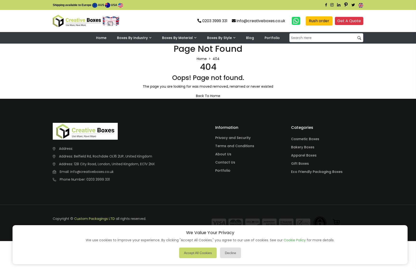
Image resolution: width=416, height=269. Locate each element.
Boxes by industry (132, 37)
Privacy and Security (233, 137)
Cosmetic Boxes (305, 139)
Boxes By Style (219, 37)
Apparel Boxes (304, 155)
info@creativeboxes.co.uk (92, 171)
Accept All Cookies (198, 253)
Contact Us (225, 162)
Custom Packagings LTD (94, 218)
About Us (223, 154)
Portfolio (272, 37)
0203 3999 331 (98, 179)
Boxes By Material (177, 37)
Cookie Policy (295, 240)
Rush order (319, 21)
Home (101, 37)
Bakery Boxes (302, 147)
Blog (250, 37)
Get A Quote (349, 21)
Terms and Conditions (234, 146)
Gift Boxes (300, 163)
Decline (230, 253)
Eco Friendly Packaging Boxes (317, 171)
